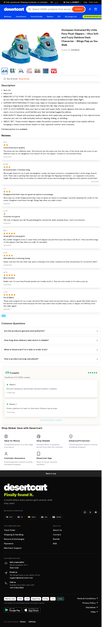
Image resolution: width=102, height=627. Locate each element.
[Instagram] (85, 512)
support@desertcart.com (21, 578)
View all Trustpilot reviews (51, 420)
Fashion (50, 17)
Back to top (51, 473)
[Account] (90, 9)
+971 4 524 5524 (17, 588)
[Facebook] (96, 512)
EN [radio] (52, 2)
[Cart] (95, 9)
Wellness (7, 17)
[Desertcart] (14, 9)
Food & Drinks (36, 17)
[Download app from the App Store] (31, 609)
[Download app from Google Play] (12, 609)
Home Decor (21, 17)
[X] (90, 512)
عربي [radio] (56, 2)
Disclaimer (92, 607)
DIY (59, 17)
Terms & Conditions (87, 598)
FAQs (94, 612)
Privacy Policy (90, 603)
